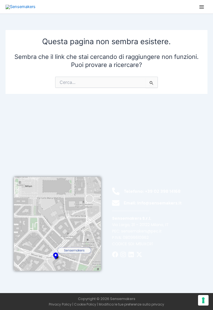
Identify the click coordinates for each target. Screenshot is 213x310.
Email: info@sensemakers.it (153, 202)
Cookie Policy (85, 304)
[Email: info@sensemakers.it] (116, 203)
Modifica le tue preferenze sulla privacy (131, 304)
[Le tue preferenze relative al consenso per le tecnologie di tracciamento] (203, 300)
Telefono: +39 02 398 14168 (152, 191)
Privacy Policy (60, 304)
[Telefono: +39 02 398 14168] (116, 191)
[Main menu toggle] (201, 7)
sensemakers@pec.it (141, 231)
